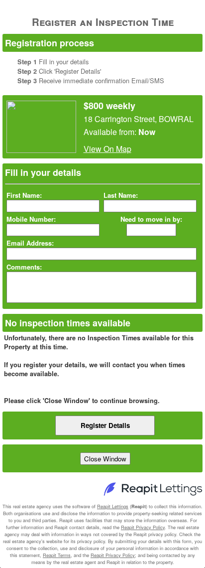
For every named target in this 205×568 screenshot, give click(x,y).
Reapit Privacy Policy (143, 527)
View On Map (107, 148)
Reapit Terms (57, 555)
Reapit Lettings (112, 506)
